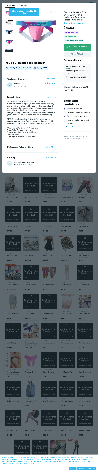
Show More (51, 79)
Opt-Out (81, 468)
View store (51, 157)
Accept (72, 468)
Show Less (51, 97)
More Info (91, 468)
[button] (93, 5)
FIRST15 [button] (77, 50)
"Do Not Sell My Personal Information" (16, 463)
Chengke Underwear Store (24, 162)
